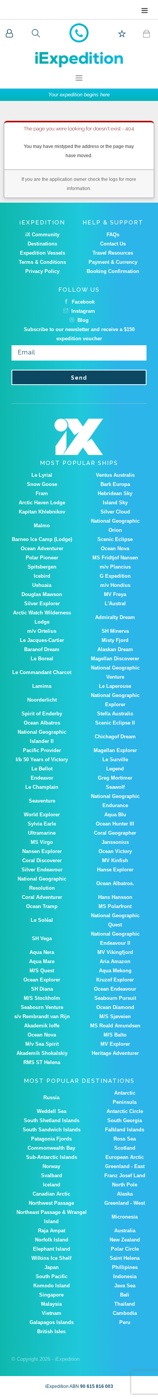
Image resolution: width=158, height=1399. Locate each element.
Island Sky (115, 502)
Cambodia (125, 1313)
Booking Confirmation (113, 271)
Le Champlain (41, 787)
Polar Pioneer (42, 558)
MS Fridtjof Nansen (115, 558)
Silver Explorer (42, 603)
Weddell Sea (51, 1111)
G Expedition (115, 576)
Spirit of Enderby (41, 714)
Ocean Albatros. (115, 883)
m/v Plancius (115, 567)
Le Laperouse (115, 686)
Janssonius (115, 842)
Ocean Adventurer (42, 548)
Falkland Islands (124, 1130)
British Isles (51, 1331)
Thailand (124, 1304)
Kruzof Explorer (115, 980)
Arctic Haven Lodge (42, 502)
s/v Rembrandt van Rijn (42, 1016)
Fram (42, 493)
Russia (51, 1097)
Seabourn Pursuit (115, 998)
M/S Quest (42, 970)
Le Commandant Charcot (41, 672)
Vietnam (51, 1313)
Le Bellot (42, 769)
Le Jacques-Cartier (42, 640)
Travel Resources (112, 253)
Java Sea (124, 1286)
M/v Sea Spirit (42, 1044)
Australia (124, 1230)
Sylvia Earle (42, 824)
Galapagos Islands (52, 1322)
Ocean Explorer (41, 980)
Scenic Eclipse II (115, 723)
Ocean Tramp (42, 906)
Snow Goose (42, 484)
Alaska (125, 1194)
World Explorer (42, 814)
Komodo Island (51, 1286)
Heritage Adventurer (115, 1053)
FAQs (113, 234)
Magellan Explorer (115, 750)
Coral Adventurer (42, 897)
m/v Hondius (115, 585)
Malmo (42, 525)
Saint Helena (125, 1258)
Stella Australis (115, 714)
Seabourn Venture (42, 1007)
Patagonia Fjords (51, 1139)
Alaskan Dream (115, 649)
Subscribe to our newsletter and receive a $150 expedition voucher (79, 334)
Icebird (42, 576)
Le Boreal (42, 658)
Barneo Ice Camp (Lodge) (42, 539)
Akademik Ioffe (41, 1026)
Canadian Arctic (51, 1194)
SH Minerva (115, 631)
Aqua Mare (41, 961)
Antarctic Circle (125, 1111)
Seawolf (115, 787)
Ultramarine (42, 833)
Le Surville (115, 759)
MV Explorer (115, 1044)
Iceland (51, 1185)
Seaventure (42, 801)
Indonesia (125, 1276)
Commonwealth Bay (51, 1148)
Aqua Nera (42, 952)
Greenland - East (125, 1166)
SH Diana (42, 989)
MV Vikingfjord (115, 952)
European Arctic (124, 1157)
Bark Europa (115, 484)
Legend (115, 769)
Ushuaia (41, 585)
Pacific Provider (42, 750)
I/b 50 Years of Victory (42, 759)
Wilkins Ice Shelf (51, 1258)
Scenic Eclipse (115, 539)
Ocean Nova (115, 548)
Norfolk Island (51, 1240)
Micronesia (125, 1217)
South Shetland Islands (51, 1120)
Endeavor (42, 778)
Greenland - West (124, 1203)
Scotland (124, 1148)
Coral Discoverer (42, 860)
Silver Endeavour (42, 870)
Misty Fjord (115, 640)
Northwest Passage (51, 1203)
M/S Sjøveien (115, 1016)
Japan (51, 1267)
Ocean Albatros (42, 723)
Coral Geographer (115, 833)
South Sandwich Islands (52, 1130)
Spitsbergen (42, 567)
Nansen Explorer (42, 851)
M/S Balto (115, 1035)
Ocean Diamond (115, 1007)
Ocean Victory (115, 851)
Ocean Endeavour (115, 989)
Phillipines (125, 1267)
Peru (124, 1322)
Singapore (51, 1295)
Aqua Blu (115, 814)
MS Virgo (42, 842)
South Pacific (51, 1276)
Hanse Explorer (115, 870)
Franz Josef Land (124, 1175)
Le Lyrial (41, 475)
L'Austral (115, 603)
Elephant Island (51, 1249)
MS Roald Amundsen (115, 1026)
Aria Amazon (115, 961)
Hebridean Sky (115, 493)
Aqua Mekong (115, 970)
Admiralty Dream (115, 617)
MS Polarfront (115, 906)
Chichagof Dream (115, 736)
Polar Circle (125, 1249)
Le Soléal (42, 920)
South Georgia (124, 1120)
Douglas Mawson (41, 594)
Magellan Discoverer (115, 658)
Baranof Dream (41, 649)
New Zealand (125, 1240)
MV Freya (115, 594)
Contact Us (113, 244)
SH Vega (42, 938)
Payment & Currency (113, 262)
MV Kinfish (115, 860)
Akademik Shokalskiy (41, 1053)
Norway (51, 1166)
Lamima (41, 686)
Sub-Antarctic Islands (51, 1157)
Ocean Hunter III (115, 824)
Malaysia (51, 1304)
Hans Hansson (115, 897)
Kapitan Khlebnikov (42, 512)
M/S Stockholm (42, 998)
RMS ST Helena (41, 1062)
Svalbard (51, 1175)
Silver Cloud (115, 512)
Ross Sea (125, 1139)
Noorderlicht (42, 700)
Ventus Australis (115, 475)
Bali (124, 1295)
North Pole (124, 1185)
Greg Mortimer (115, 778)
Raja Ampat (51, 1230)
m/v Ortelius (41, 631)
